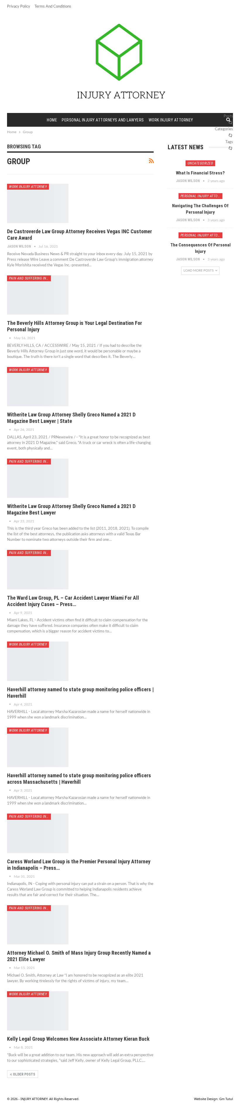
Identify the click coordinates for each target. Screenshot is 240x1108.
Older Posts (23, 1074)
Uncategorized (200, 163)
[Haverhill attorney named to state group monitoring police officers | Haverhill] (37, 661)
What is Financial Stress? (200, 173)
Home (52, 120)
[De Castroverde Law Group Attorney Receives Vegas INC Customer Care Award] (37, 203)
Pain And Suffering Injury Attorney (30, 278)
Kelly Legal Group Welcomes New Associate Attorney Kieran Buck (78, 1039)
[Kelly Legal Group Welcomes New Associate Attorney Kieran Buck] (37, 1010)
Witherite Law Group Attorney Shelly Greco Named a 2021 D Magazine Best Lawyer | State (71, 417)
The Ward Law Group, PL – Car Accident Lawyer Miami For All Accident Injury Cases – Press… (73, 601)
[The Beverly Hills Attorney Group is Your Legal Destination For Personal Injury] (37, 295)
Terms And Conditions (53, 6)
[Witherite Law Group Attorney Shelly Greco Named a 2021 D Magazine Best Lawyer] (37, 478)
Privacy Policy (18, 6)
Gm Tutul (226, 1099)
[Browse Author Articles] (10, 338)
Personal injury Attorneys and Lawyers (103, 120)
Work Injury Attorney (171, 120)
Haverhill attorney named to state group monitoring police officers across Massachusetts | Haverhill (79, 778)
